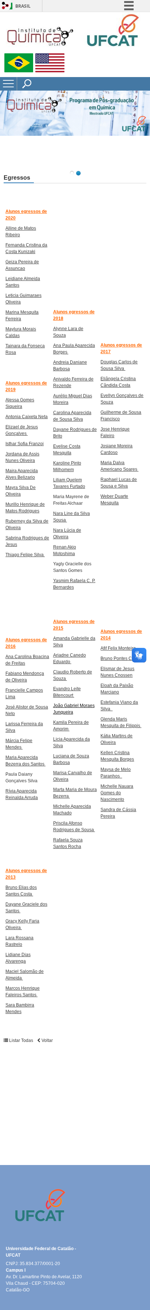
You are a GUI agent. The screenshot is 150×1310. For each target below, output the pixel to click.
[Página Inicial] (73, 50)
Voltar (46, 1040)
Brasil (23, 6)
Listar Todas (21, 1040)
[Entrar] (5, 6)
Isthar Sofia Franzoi (24, 443)
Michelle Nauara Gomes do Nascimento (116, 793)
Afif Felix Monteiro (118, 648)
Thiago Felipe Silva (25, 554)
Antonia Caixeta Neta (26, 416)
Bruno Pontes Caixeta (122, 658)
